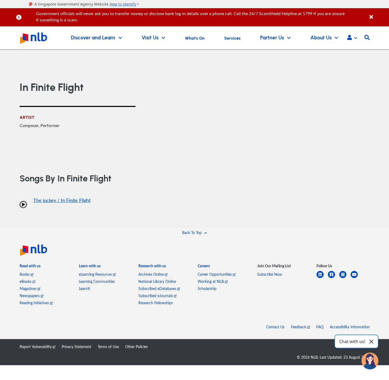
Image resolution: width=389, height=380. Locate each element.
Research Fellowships (155, 302)
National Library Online (157, 281)
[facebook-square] (333, 277)
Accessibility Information (350, 326)
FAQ (319, 326)
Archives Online (151, 274)
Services (232, 38)
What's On (195, 38)
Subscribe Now (269, 274)
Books (25, 274)
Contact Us (275, 326)
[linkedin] (322, 277)
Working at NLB (211, 281)
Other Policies (136, 346)
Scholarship (207, 288)
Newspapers (30, 295)
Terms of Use (108, 346)
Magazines (29, 288)
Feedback (299, 326)
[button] (352, 38)
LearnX (84, 288)
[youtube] (356, 277)
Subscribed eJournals (156, 295)
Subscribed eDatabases (157, 288)
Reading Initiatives (35, 302)
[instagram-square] (345, 277)
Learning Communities (97, 281)
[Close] (378, 14)
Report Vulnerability (36, 346)
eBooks (26, 281)
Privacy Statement (76, 346)
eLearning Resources (96, 274)
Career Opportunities (215, 274)
